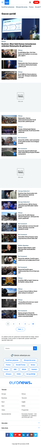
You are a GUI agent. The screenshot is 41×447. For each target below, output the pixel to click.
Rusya (6, 369)
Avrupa (4, 394)
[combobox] (20, 348)
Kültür (19, 374)
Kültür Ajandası (23, 245)
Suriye (33, 365)
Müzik (24, 369)
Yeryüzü (24, 398)
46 (33, 324)
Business (4, 398)
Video (3, 410)
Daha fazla (5, 428)
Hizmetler (5, 423)
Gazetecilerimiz (6, 414)
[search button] (35, 348)
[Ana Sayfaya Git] (7, 2)
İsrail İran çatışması (8, 7)
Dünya (4, 41)
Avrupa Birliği (30, 374)
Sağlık (23, 402)
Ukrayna (8, 374)
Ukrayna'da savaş (21, 7)
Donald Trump (20, 365)
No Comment (22, 137)
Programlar (25, 410)
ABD (15, 369)
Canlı (36, 2)
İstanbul (34, 369)
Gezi (3, 406)
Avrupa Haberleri (24, 191)
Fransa (31, 7)
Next (19, 329)
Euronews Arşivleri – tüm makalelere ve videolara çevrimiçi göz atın (29, 415)
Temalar (4, 389)
